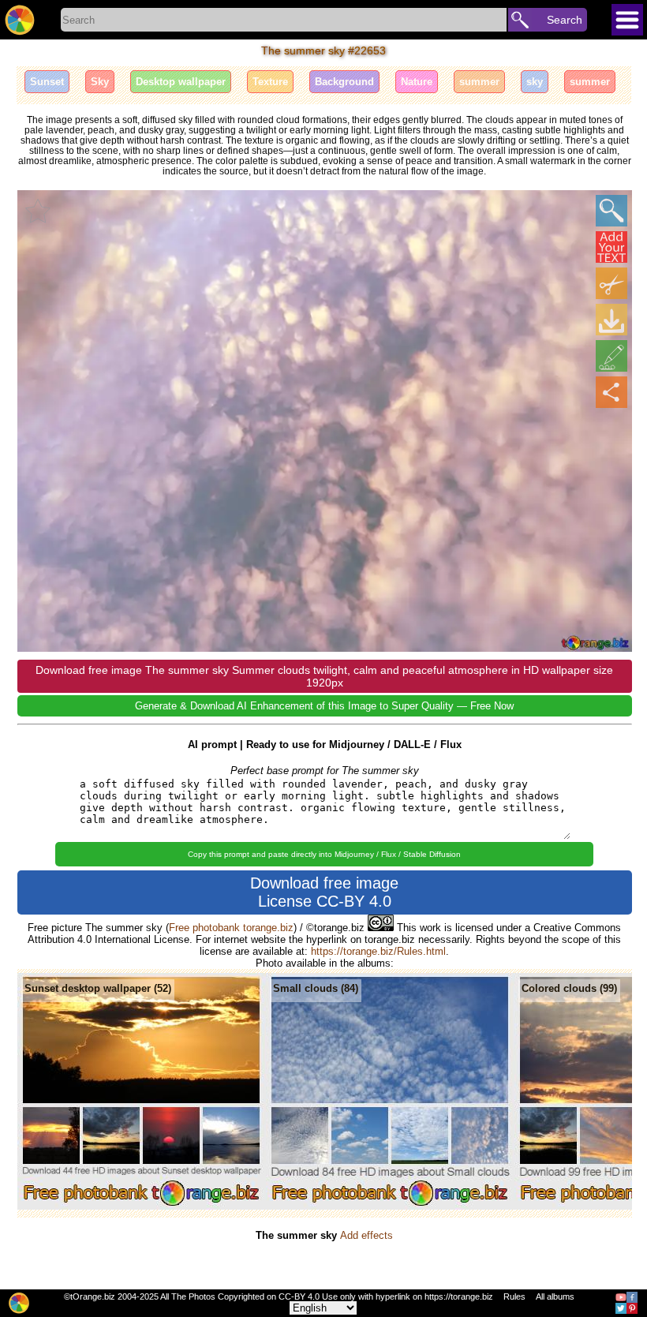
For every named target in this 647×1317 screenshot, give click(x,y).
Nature (416, 82)
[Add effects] (611, 356)
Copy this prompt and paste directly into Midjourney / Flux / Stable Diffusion (324, 854)
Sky (100, 82)
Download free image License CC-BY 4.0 (324, 892)
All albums (555, 1296)
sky (534, 82)
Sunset (47, 82)
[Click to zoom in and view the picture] (611, 210)
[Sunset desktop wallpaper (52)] (141, 1206)
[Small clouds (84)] (390, 1206)
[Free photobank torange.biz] (19, 19)
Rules (514, 1296)
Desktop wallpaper (181, 82)
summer (479, 82)
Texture (270, 82)
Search (564, 19)
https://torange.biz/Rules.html (378, 951)
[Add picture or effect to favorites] (38, 210)
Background (344, 82)
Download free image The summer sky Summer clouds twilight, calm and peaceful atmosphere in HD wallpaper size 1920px (324, 676)
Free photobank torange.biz (231, 927)
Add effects (366, 1235)
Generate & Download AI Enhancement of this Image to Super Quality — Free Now (324, 706)
